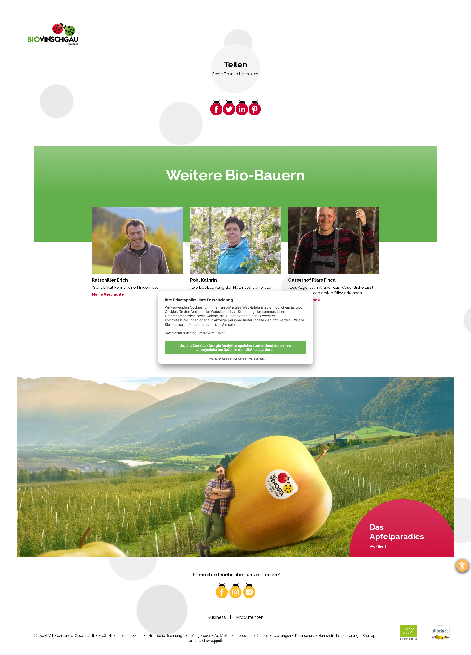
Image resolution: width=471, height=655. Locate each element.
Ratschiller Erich (110, 280)
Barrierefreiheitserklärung (338, 636)
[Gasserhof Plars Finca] (333, 240)
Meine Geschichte (108, 294)
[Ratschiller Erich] (137, 240)
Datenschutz (305, 636)
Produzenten (249, 617)
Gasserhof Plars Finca (312, 280)
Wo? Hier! (378, 546)
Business (217, 617)
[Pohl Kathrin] (235, 240)
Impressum (244, 636)
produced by (200, 640)
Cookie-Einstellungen (274, 636)
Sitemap (369, 636)
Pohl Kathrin (203, 280)
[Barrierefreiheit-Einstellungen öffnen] (462, 565)
